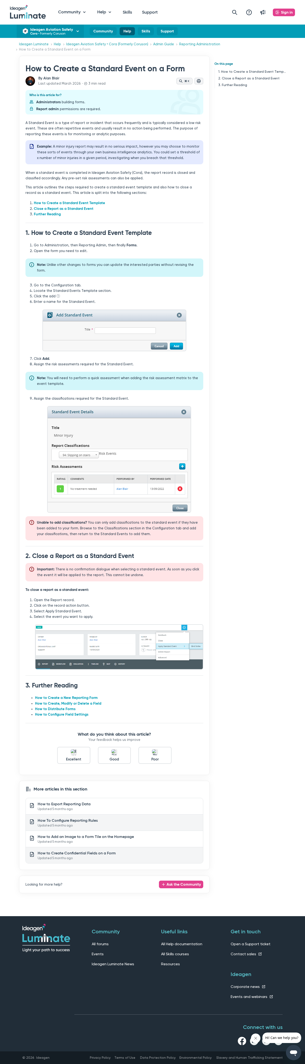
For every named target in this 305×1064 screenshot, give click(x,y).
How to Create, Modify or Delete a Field (68, 703)
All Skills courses (175, 954)
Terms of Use (124, 1057)
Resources (170, 964)
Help (127, 32)
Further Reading (47, 214)
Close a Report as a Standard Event (63, 209)
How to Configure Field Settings (61, 714)
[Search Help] (234, 12)
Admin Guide (163, 44)
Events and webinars (249, 996)
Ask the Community (184, 884)
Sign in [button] (287, 12)
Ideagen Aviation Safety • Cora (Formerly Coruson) (107, 44)
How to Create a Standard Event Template (69, 203)
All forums (100, 944)
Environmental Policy (195, 1057)
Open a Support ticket (250, 944)
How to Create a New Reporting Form (66, 698)
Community (103, 32)
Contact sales (244, 954)
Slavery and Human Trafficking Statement (249, 1057)
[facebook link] (242, 1042)
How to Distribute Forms (55, 709)
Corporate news (246, 986)
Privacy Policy (100, 1057)
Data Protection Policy (158, 1057)
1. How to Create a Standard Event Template (252, 71)
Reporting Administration (199, 44)
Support (150, 12)
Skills (127, 12)
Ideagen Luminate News (113, 964)
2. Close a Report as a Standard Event (249, 78)
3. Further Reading (232, 85)
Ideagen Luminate (34, 44)
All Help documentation (181, 944)
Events (98, 954)
